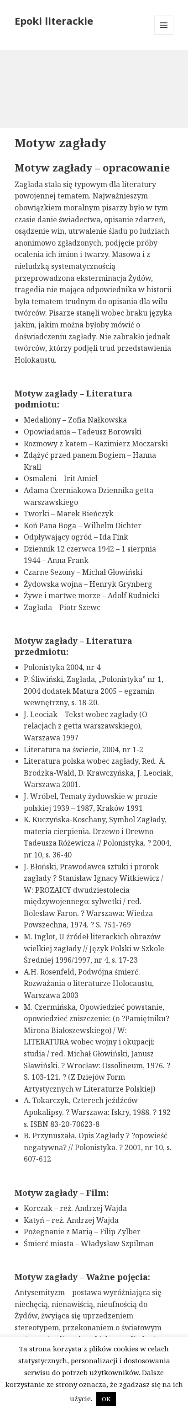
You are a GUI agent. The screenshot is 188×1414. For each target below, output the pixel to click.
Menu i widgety (164, 34)
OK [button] (106, 1399)
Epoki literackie (54, 20)
